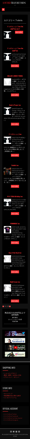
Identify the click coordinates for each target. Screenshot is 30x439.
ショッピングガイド (10, 373)
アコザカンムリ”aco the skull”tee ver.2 (15, 27)
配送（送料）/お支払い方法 (12, 375)
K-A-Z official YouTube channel (13, 418)
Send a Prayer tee (15, 105)
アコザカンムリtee (15, 134)
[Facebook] (11, 432)
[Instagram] (19, 432)
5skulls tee (15, 165)
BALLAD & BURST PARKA (15, 76)
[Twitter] (14, 432)
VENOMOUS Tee (15, 223)
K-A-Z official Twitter (10, 414)
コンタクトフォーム (10, 397)
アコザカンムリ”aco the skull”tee (15, 49)
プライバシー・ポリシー (11, 377)
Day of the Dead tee (15, 253)
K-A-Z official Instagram (11, 420)
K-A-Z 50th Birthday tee (15, 196)
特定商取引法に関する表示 (12, 395)
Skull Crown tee (15, 282)
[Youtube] (16, 432)
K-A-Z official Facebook (11, 416)
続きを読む (19, 32)
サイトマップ (8, 393)
